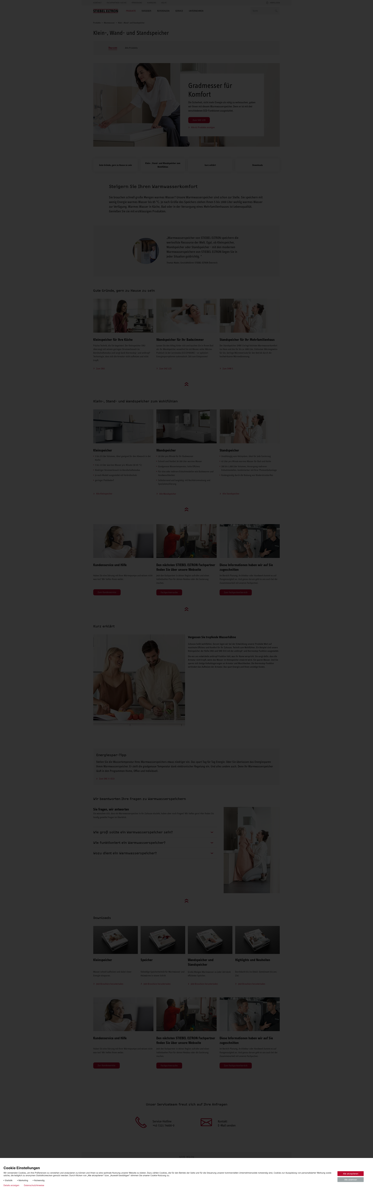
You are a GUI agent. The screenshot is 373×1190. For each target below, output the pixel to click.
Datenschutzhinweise (34, 1185)
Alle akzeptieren (350, 1173)
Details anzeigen (11, 1185)
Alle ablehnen (350, 1179)
